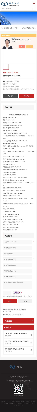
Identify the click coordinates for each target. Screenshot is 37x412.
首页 (11, 28)
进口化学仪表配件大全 (28, 28)
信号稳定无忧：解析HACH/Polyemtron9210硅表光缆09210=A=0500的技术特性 (17, 333)
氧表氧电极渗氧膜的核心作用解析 (14, 349)
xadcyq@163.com (23, 377)
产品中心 (17, 28)
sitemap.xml (21, 403)
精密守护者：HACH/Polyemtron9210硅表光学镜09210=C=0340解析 (17, 341)
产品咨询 (10, 96)
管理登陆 (20, 405)
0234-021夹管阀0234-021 (15, 314)
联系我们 (26, 96)
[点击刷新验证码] (16, 292)
